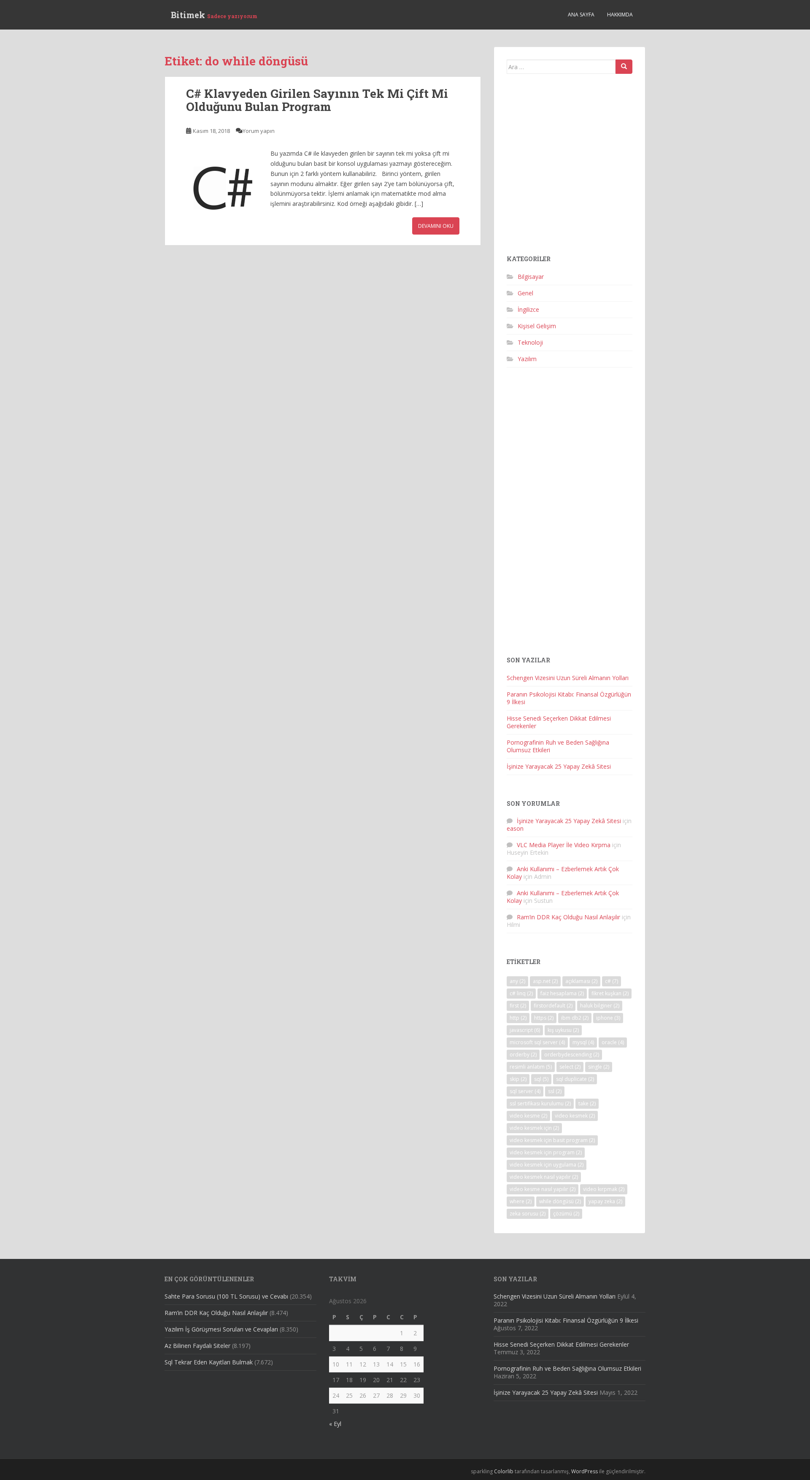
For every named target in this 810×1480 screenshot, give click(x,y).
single (598, 1066)
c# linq (521, 993)
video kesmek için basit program (552, 1140)
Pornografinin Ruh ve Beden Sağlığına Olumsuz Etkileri (558, 746)
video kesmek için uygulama (546, 1164)
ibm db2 (575, 1017)
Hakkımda (620, 14)
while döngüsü (560, 1201)
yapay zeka (605, 1201)
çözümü (566, 1213)
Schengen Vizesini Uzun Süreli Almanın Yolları (568, 678)
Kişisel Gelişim (537, 326)
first (518, 1005)
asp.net (545, 981)
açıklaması (581, 981)
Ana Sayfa (581, 14)
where (521, 1201)
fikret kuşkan (610, 993)
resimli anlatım (531, 1066)
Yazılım (527, 359)
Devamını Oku (436, 226)
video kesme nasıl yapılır (542, 1189)
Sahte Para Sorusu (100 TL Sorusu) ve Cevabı (226, 1296)
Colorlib (503, 1471)
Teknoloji (530, 342)
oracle (613, 1042)
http (518, 1017)
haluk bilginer (599, 1005)
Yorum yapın (259, 131)
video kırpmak (603, 1189)
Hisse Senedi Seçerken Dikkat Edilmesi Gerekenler (559, 722)
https (544, 1017)
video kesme (528, 1115)
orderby (523, 1054)
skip (518, 1079)
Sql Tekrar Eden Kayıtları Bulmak (209, 1362)
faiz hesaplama (562, 993)
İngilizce (528, 309)
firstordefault (553, 1005)
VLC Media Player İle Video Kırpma (563, 845)
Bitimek (214, 14)
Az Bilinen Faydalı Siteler (197, 1346)
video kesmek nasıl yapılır (544, 1176)
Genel (525, 293)
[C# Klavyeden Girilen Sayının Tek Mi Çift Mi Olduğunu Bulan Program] (224, 186)
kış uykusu (563, 1030)
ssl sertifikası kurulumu (540, 1103)
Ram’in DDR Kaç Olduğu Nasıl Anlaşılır (568, 917)
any (517, 981)
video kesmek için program (546, 1152)
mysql (583, 1042)
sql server (525, 1091)
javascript (525, 1030)
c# (611, 981)
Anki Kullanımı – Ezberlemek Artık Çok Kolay (563, 872)
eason (515, 828)
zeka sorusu (527, 1213)
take (587, 1103)
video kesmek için (534, 1128)
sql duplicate (575, 1079)
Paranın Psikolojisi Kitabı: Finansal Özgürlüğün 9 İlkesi (569, 698)
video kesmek (575, 1115)
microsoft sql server (537, 1042)
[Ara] (624, 66)
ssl (555, 1091)
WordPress (584, 1471)
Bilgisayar (531, 277)
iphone (608, 1017)
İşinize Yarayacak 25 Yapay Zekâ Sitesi (559, 766)
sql (541, 1079)
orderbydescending (571, 1054)
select (569, 1066)
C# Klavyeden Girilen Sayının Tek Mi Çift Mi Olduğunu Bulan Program (317, 100)
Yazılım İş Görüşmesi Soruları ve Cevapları (221, 1329)
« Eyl (335, 1424)
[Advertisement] (569, 168)
